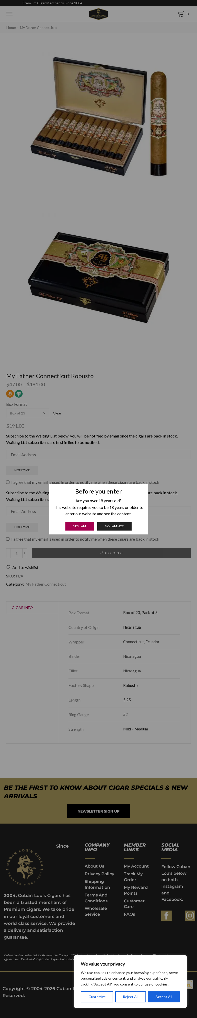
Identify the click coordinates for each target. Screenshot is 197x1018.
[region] (130, 981)
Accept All (163, 996)
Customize (97, 996)
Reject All (130, 996)
